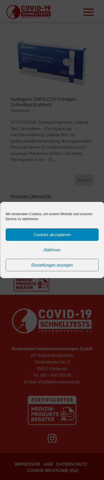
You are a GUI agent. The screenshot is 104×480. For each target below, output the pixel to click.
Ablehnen (52, 249)
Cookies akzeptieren (52, 234)
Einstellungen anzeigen (52, 265)
